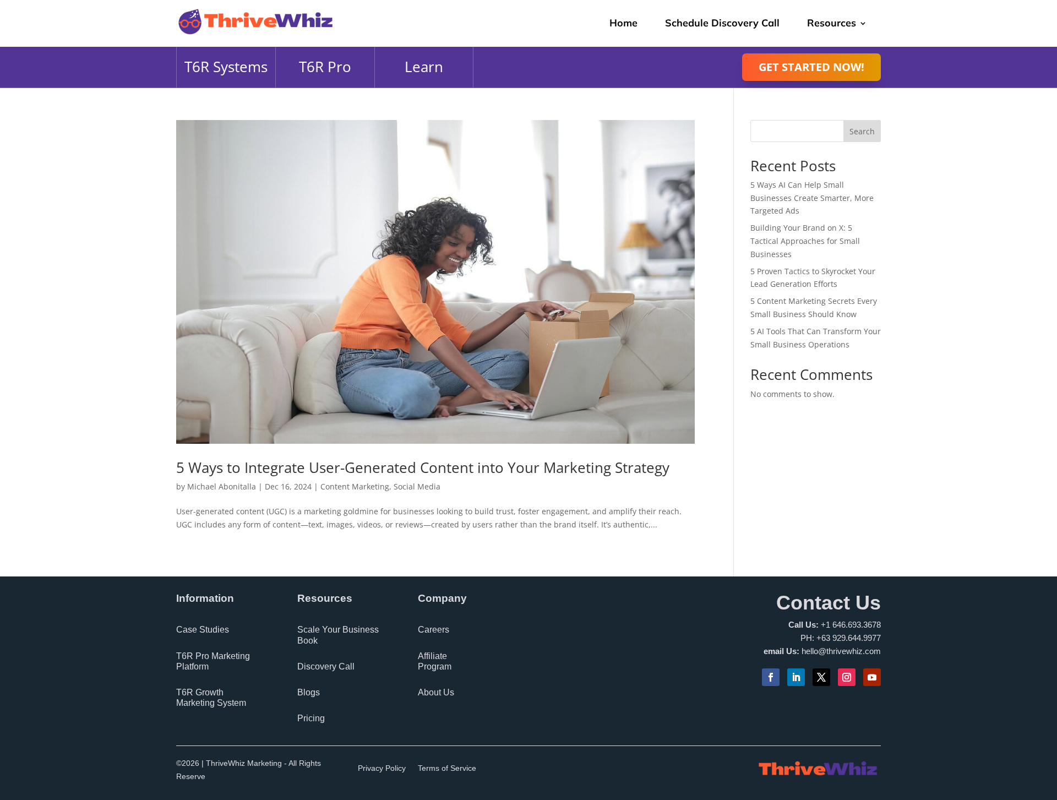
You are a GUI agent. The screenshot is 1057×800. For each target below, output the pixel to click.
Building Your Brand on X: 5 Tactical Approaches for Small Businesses (805, 240)
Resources (831, 23)
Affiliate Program (434, 661)
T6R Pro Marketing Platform (213, 661)
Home (623, 23)
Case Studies (202, 629)
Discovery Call (326, 666)
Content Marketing (354, 486)
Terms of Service (447, 768)
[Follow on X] (821, 677)
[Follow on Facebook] (771, 677)
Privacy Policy (382, 768)
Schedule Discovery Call (722, 23)
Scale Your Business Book (338, 635)
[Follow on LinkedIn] (796, 677)
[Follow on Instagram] (847, 677)
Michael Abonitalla (221, 486)
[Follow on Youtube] (872, 677)
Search (862, 131)
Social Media (417, 486)
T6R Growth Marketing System (211, 698)
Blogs (308, 692)
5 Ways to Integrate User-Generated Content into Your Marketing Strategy (422, 467)
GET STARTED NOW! (811, 66)
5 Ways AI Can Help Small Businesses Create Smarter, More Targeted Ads (812, 197)
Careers (433, 629)
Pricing (311, 718)
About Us (436, 692)
